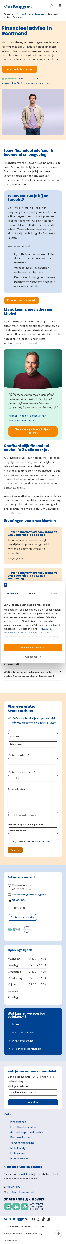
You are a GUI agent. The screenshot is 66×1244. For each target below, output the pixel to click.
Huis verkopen (19, 1158)
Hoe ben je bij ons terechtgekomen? (26, 825)
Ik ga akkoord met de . (32, 842)
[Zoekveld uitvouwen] (51, 5)
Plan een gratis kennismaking (19, 69)
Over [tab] (54, 593)
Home (16, 1024)
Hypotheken (18, 1121)
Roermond (40, 14)
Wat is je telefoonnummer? (22, 772)
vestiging (24, 1174)
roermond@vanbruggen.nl (29, 894)
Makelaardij (17, 1148)
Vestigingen (27, 14)
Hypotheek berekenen (26, 1048)
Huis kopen (17, 1153)
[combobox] (11, 778)
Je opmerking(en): (17, 789)
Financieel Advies (21, 1137)
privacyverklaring (43, 842)
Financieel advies (22, 1040)
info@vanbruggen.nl (20, 1192)
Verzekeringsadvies (22, 1142)
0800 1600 (18, 900)
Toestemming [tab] (11, 593)
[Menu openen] (60, 5)
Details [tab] (33, 593)
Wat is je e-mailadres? (19, 755)
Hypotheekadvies (23, 1032)
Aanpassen (31, 656)
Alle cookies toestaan (33, 647)
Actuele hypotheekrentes (26, 1132)
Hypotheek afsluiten (23, 1127)
